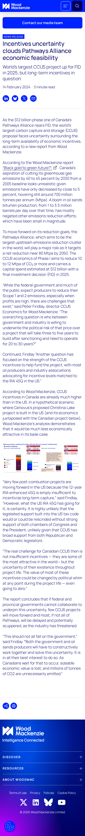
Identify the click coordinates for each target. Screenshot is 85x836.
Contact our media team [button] (42, 22)
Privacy (35, 793)
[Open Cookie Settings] (9, 826)
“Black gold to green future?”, (27, 167)
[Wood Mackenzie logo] (16, 6)
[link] (42, 734)
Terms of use (18, 793)
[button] (65, 6)
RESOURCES (13, 768)
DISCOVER (11, 757)
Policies (49, 793)
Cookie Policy (67, 793)
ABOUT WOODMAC (19, 779)
